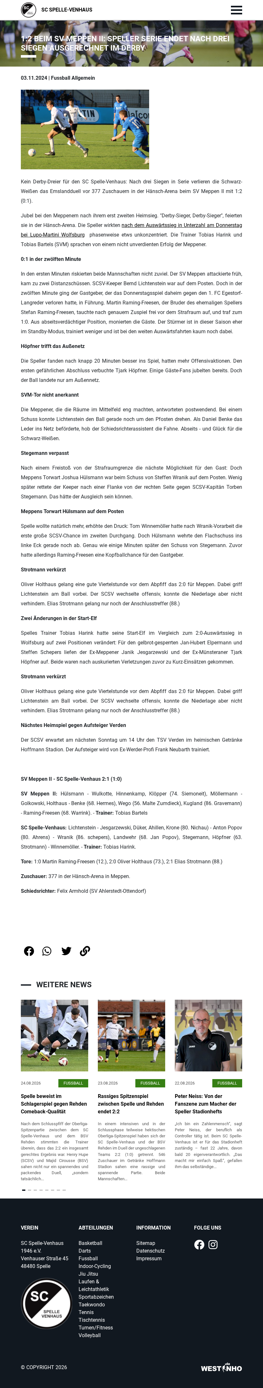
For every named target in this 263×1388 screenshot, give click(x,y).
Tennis (86, 1312)
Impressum (149, 1258)
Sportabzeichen (96, 1297)
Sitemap (145, 1243)
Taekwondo (92, 1305)
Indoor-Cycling (95, 1266)
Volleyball (90, 1335)
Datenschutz (150, 1251)
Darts (85, 1251)
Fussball (88, 1258)
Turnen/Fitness (96, 1328)
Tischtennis (92, 1320)
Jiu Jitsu (88, 1274)
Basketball (90, 1243)
